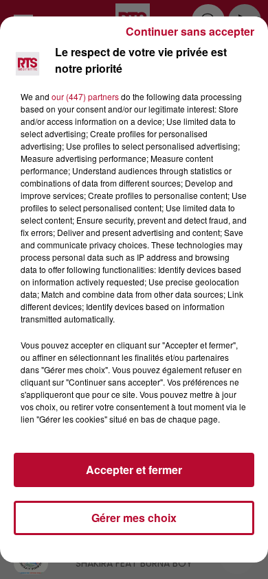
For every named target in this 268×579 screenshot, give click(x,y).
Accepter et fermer (134, 469)
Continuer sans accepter (190, 31)
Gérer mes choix (134, 517)
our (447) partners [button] (85, 96)
